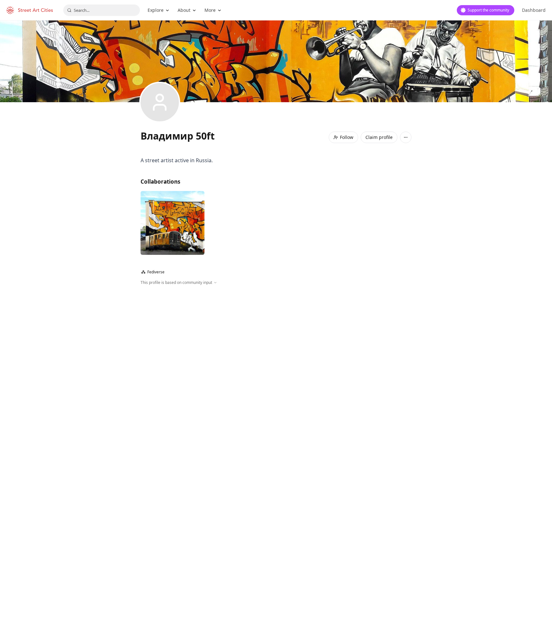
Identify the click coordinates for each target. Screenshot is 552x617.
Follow (346, 137)
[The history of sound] (172, 223)
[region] (276, 354)
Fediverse (153, 272)
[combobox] (101, 10)
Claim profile (379, 137)
